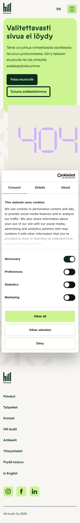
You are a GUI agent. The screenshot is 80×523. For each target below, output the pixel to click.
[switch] (69, 272)
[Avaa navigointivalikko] (72, 9)
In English (10, 473)
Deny (40, 343)
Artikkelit (10, 440)
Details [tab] (40, 187)
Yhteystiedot (13, 451)
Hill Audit (10, 429)
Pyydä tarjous (13, 462)
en (59, 9)
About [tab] (65, 187)
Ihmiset (9, 418)
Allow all (40, 316)
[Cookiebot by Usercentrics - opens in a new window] (57, 176)
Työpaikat (10, 407)
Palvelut (9, 396)
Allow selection (40, 330)
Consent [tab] (14, 187)
